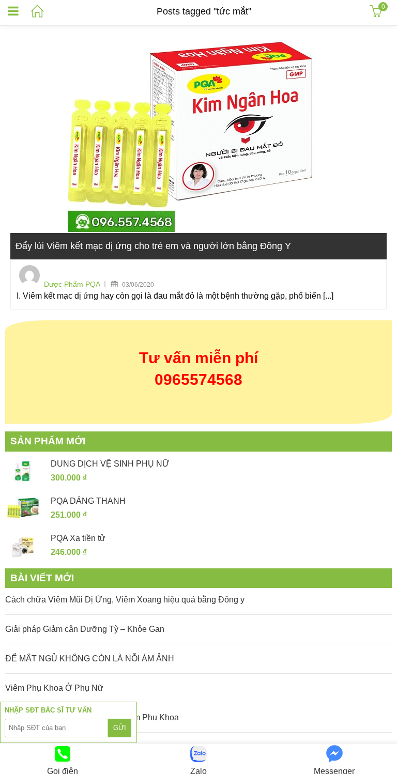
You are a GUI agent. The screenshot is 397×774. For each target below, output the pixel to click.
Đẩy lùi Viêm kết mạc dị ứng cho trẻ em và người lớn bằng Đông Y (153, 246)
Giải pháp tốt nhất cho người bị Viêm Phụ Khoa (92, 717)
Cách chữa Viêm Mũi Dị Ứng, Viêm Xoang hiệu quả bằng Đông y (125, 599)
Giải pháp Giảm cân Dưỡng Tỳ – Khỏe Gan (84, 629)
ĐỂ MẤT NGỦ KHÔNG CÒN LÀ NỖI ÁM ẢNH (89, 658)
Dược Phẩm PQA (72, 284)
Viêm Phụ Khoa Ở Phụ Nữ (54, 688)
